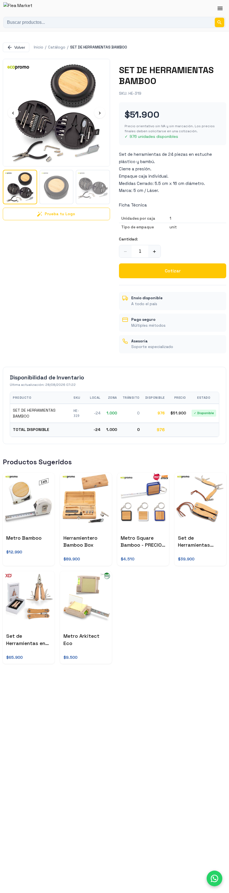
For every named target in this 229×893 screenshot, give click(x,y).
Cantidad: (128, 239)
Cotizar (173, 271)
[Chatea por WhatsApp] (214, 878)
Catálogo (56, 47)
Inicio (38, 47)
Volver (19, 47)
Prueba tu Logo (60, 213)
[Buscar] (219, 22)
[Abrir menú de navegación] (220, 8)
